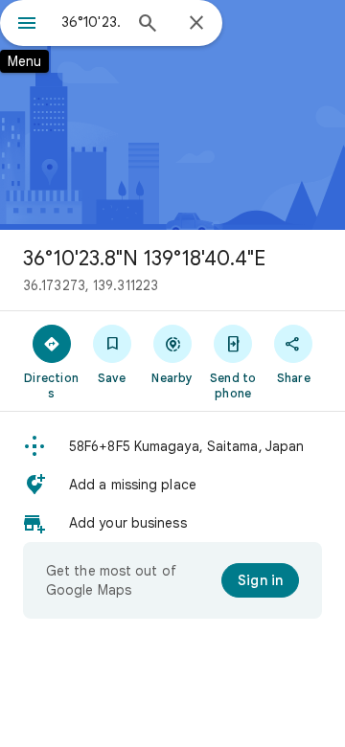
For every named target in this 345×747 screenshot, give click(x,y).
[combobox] (91, 22)
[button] (172, 446)
